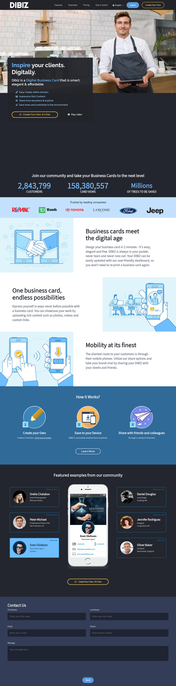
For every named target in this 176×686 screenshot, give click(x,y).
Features (58, 5)
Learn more (88, 451)
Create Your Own (153, 5)
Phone (92, 626)
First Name (12, 609)
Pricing (86, 5)
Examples (72, 5)
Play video (76, 114)
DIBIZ (19, 5)
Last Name (94, 609)
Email (10, 626)
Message (11, 643)
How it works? (102, 5)
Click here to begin (43, 437)
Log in (133, 5)
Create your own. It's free (36, 114)
